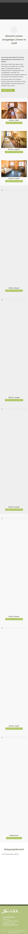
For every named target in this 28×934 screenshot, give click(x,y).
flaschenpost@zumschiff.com (10, 925)
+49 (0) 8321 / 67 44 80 (9, 923)
